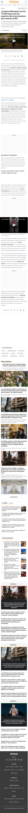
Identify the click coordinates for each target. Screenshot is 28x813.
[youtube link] (15, 760)
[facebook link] (7, 760)
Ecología (8, 5)
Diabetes (13, 353)
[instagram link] (13, 760)
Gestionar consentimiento (14, 801)
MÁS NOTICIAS (14, 497)
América (7, 766)
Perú (16, 769)
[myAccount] (26, 2)
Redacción (12, 780)
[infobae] (14, 2)
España (2, 8)
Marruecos (17, 5)
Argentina (12, 766)
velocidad (14, 164)
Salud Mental (21, 350)
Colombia (17, 766)
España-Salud (4, 356)
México (12, 769)
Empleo (16, 780)
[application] (14, 41)
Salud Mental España (12, 350)
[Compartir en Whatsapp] (6, 56)
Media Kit (14, 791)
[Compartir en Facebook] (9, 56)
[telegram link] (18, 760)
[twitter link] (10, 760)
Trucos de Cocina (24, 5)
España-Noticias (13, 356)
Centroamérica (21, 769)
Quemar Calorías (5, 353)
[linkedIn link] (21, 760)
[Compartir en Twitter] (12, 56)
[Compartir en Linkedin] (15, 56)
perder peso (23, 253)
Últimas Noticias (14, 773)
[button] (2, 1)
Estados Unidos (7, 769)
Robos (4, 5)
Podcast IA (22, 356)
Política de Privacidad (19, 798)
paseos (7, 84)
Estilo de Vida (20, 353)
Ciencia (3, 350)
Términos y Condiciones (9, 798)
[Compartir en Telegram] (18, 56)
